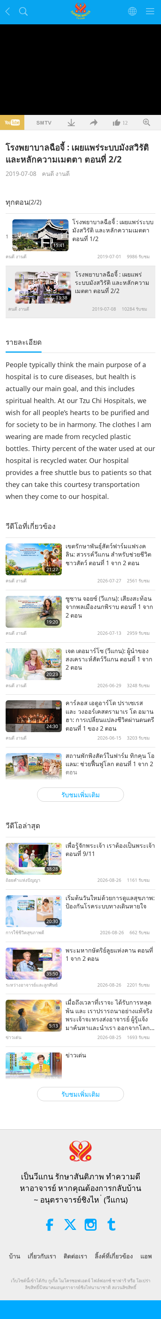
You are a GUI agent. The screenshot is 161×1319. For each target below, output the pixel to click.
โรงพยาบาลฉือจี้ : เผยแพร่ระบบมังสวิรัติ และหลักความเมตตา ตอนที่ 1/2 (113, 230)
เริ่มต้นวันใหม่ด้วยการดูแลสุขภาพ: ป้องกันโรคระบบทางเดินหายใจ (110, 902)
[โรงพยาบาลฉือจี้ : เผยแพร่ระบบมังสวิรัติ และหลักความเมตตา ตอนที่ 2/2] (43, 288)
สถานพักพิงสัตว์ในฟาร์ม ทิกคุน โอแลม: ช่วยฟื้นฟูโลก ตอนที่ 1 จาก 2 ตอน (110, 764)
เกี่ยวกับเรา (42, 1256)
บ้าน (14, 1256)
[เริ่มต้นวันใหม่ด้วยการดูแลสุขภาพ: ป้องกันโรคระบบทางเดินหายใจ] (34, 911)
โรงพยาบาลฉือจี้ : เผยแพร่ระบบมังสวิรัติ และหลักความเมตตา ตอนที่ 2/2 (112, 282)
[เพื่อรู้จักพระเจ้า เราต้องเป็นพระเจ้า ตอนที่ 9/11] (34, 859)
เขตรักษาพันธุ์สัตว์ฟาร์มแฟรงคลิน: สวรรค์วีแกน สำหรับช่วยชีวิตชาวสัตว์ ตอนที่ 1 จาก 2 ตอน (108, 554)
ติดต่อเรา (75, 1256)
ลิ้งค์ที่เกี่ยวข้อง (114, 1256)
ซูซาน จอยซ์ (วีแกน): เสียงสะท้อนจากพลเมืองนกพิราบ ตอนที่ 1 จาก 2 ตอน (109, 606)
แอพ (146, 1256)
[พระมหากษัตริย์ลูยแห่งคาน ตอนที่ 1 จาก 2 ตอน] (34, 964)
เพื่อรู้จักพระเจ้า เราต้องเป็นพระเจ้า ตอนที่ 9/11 (110, 849)
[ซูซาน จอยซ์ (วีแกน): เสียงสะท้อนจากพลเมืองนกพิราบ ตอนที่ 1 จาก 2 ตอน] (34, 612)
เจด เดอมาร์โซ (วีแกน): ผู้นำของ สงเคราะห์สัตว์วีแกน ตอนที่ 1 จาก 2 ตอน (109, 659)
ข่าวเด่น (76, 1055)
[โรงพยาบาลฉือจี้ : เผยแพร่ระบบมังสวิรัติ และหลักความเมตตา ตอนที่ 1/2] (40, 235)
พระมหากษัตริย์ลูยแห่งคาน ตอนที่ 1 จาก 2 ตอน (109, 954)
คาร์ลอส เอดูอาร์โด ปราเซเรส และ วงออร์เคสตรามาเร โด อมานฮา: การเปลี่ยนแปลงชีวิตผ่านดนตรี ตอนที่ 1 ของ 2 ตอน (110, 715)
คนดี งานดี (56, 174)
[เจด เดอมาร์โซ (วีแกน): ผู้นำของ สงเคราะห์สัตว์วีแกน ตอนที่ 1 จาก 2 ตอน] (34, 664)
